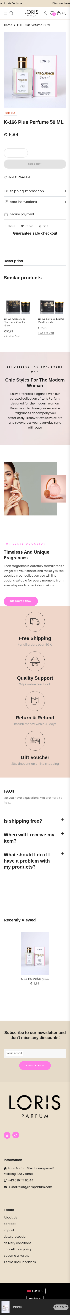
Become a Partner (17, 1255)
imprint (9, 1230)
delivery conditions (17, 1243)
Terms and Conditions (20, 1262)
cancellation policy (18, 1249)
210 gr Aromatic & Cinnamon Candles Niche (14, 322)
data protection (15, 1236)
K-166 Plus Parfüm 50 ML (35, 978)
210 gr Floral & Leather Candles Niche (51, 320)
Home (8, 25)
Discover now (20, 601)
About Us (10, 1217)
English (33, 1299)
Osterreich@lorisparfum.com (30, 1187)
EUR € (36, 1291)
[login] (44, 13)
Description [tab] (13, 261)
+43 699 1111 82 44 (20, 1180)
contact (10, 1224)
